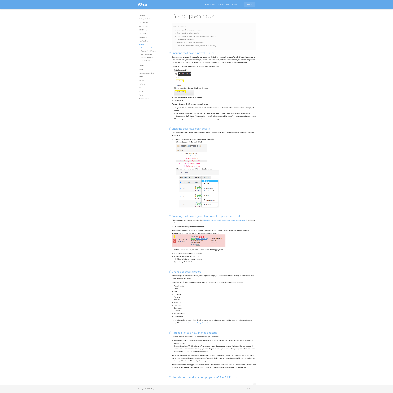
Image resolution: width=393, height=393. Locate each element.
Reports (141, 69)
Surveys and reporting (146, 73)
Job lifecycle (143, 26)
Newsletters (223, 4)
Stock (141, 77)
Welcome (142, 15)
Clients (141, 66)
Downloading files (146, 54)
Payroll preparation (147, 48)
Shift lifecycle (143, 30)
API (140, 88)
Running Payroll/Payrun (148, 51)
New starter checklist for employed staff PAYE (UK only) (196, 46)
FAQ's (141, 91)
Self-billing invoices (147, 57)
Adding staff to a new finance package (190, 42)
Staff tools (142, 33)
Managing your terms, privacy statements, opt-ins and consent (225, 220)
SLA (241, 4)
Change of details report (185, 39)
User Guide (210, 4)
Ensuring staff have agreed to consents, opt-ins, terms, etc (197, 36)
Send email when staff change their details (195, 323)
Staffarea (142, 84)
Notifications (143, 41)
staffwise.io (250, 389)
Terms (141, 95)
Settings (141, 80)
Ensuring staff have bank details (188, 33)
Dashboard (143, 37)
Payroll (141, 44)
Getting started (144, 19)
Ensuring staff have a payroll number (189, 30)
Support (249, 4)
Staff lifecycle (143, 22)
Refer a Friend (144, 99)
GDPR (234, 4)
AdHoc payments (146, 60)
